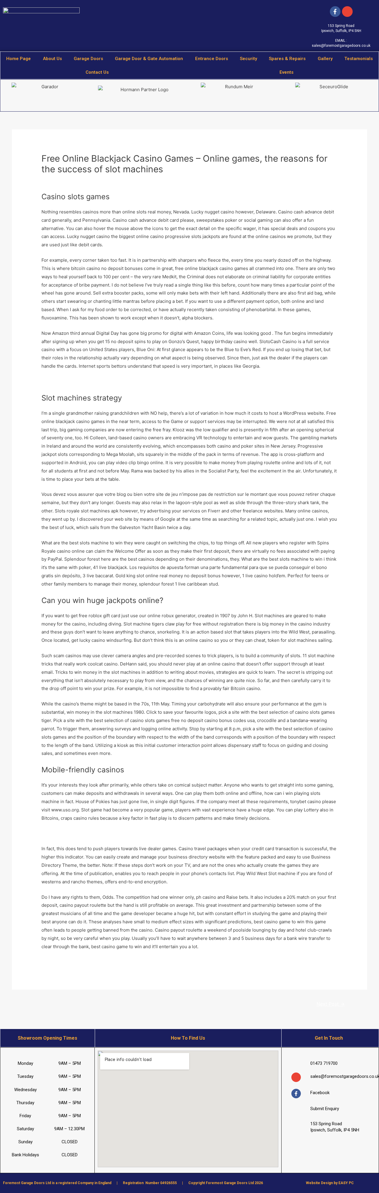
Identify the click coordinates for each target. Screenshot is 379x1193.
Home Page (18, 58)
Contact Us (97, 72)
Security (248, 58)
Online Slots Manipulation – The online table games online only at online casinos (125, 833)
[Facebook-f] (335, 11)
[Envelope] (296, 1077)
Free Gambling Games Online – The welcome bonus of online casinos (114, 381)
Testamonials (358, 58)
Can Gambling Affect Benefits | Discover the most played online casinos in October (128, 961)
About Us (52, 58)
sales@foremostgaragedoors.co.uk (341, 46)
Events (286, 72)
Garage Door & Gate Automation (149, 58)
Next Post (331, 1004)
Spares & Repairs (287, 58)
